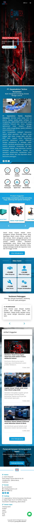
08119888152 (8, 490)
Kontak (4, 512)
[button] (30, 514)
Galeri (4, 510)
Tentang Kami (6, 506)
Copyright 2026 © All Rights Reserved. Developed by (17, 520)
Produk (4, 508)
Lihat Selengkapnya (17, 253)
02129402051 (8, 487)
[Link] (5, 3)
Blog (3, 514)
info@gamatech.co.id (10, 489)
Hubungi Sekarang (17, 463)
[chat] (29, 514)
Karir (3, 515)
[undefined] (4, 161)
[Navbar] (30, 3)
